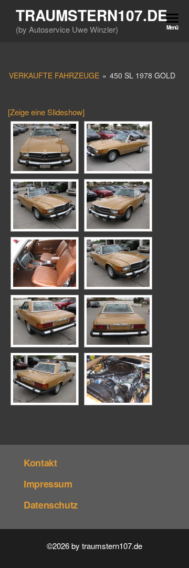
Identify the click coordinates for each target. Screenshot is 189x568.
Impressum (48, 484)
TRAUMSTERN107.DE (91, 15)
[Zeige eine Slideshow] (46, 111)
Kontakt (40, 463)
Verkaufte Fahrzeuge (54, 75)
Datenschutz (51, 505)
